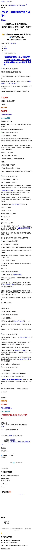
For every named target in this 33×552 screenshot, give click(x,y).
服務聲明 (16, 530)
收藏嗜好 (12, 440)
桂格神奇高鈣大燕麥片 (8, 190)
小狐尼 (2, 426)
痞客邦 (10, 435)
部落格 (5, 48)
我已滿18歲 (3, 549)
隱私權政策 (27, 528)
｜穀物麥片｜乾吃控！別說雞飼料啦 (20, 442)
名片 (5, 50)
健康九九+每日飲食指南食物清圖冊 (12, 379)
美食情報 (13, 43)
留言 (14, 435)
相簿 (5, 46)
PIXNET (7, 528)
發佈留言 (3, 457)
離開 (9, 549)
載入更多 (3, 447)
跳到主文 (3, 20)
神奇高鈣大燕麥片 (14, 83)
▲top (2, 444)
